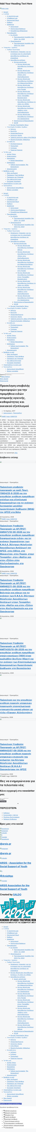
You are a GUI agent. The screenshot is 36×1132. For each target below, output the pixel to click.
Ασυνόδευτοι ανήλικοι (17, 60)
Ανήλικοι (13, 1052)
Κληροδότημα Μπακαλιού (18, 31)
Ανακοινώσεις (11, 156)
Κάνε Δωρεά (7, 1098)
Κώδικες (10, 22)
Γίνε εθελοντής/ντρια (14, 179)
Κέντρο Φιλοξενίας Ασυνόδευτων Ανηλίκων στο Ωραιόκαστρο (25, 117)
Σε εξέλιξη (14, 35)
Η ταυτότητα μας (12, 16)
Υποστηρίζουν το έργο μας (12, 183)
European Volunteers (14, 181)
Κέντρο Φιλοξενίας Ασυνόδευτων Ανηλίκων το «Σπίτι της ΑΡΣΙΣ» (26, 102)
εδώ (16, 453)
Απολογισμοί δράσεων (17, 29)
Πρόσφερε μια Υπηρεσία (15, 177)
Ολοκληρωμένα (15, 41)
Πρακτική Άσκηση (16, 150)
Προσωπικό (14, 146)
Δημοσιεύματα (12, 169)
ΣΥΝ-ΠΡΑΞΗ (14, 1046)
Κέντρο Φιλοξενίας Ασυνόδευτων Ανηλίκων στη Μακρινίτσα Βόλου (25, 81)
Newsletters (11, 158)
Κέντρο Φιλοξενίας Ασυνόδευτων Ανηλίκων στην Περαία (25, 87)
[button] (11, 1104)
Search (2, 374)
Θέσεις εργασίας (12, 190)
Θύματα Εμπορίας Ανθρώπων (20, 139)
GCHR (16, 123)
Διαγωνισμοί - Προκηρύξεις (12, 413)
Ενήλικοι (13, 1054)
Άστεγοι (13, 129)
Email (2, 799)
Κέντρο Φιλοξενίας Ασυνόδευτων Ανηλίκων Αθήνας (25, 66)
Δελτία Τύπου (11, 154)
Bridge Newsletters (16, 160)
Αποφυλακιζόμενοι (16, 133)
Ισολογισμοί (14, 26)
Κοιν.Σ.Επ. (13, 131)
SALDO (17, 894)
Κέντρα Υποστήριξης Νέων (19, 125)
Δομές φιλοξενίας (20, 979)
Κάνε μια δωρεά (12, 173)
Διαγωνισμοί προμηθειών (15, 188)
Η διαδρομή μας (12, 18)
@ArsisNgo (6, 876)
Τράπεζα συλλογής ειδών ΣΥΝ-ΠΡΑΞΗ (23, 137)
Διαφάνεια (10, 24)
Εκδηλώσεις (11, 162)
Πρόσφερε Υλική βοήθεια (15, 175)
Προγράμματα (11, 33)
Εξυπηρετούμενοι (16, 144)
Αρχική (5, 12)
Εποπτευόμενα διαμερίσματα (23, 121)
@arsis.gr (5, 843)
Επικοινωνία (7, 1100)
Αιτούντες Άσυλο (16, 135)
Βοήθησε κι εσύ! (8, 171)
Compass (13, 148)
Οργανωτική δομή (13, 20)
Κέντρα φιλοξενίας (20, 62)
